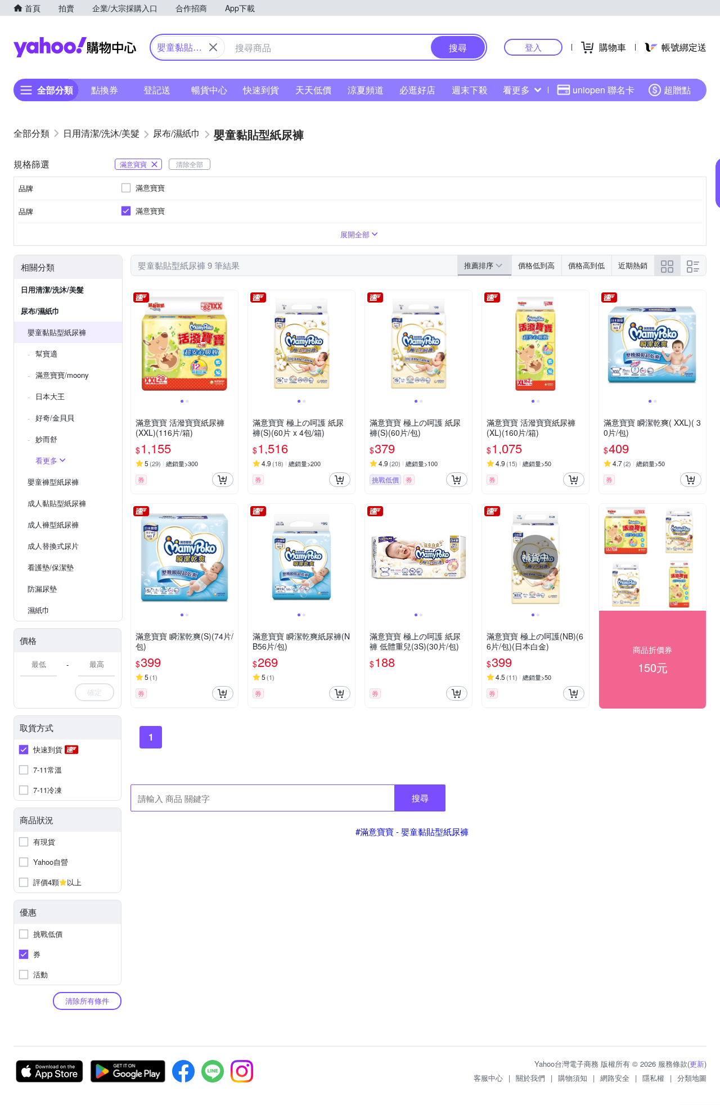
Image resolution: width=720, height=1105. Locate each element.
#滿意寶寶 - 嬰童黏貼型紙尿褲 (412, 831)
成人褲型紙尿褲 (53, 524)
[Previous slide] (138, 344)
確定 (94, 692)
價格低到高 (536, 265)
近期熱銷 (632, 265)
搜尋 (420, 798)
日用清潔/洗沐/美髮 (52, 289)
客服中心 (488, 1077)
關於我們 (530, 1077)
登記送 (156, 89)
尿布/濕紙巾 (40, 310)
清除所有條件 (87, 1000)
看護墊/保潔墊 (51, 567)
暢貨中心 (209, 89)
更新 (697, 1063)
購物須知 (572, 1077)
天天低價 (313, 89)
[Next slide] (230, 344)
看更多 (516, 89)
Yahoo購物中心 (75, 47)
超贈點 (677, 89)
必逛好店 (417, 89)
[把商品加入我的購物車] (222, 479)
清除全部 (189, 164)
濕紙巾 (39, 610)
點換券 (104, 89)
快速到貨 (261, 89)
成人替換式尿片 (53, 545)
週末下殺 (470, 89)
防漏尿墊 (42, 588)
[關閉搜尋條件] (213, 47)
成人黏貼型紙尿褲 (57, 503)
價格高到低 (586, 265)
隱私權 (653, 1077)
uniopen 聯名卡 (603, 89)
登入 (533, 47)
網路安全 (614, 1077)
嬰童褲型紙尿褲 (53, 481)
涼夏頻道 (366, 89)
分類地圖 (691, 1077)
